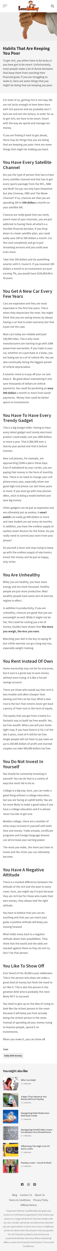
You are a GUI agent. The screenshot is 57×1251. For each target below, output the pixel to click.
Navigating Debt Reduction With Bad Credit (35, 1114)
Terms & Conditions (20, 1200)
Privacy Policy (40, 1200)
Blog (14, 1195)
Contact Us (26, 1195)
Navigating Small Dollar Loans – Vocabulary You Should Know (37, 1131)
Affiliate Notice (28, 1205)
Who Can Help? (28, 1079)
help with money (13, 1055)
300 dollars (29, 202)
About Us (40, 1195)
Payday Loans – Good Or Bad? (36, 1162)
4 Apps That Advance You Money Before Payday (34, 1098)
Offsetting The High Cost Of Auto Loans (35, 1147)
